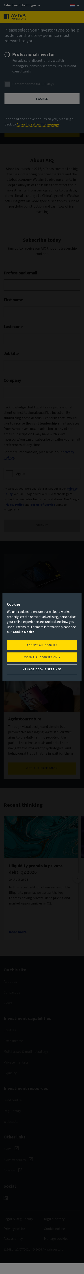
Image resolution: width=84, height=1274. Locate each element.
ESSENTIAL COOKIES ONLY (42, 657)
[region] (42, 637)
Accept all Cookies (42, 645)
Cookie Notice (23, 632)
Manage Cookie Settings (42, 669)
